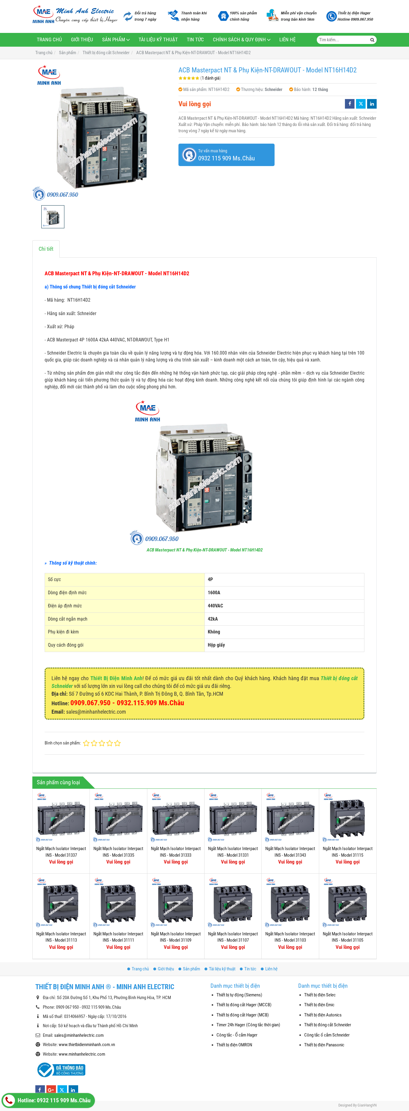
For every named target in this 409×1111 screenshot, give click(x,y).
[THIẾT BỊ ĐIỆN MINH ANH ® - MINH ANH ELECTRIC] (75, 14)
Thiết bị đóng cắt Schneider (327, 1025)
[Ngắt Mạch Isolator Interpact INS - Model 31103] (290, 902)
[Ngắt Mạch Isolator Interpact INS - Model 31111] (118, 902)
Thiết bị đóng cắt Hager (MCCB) (244, 1004)
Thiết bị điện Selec (320, 995)
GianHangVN (367, 1105)
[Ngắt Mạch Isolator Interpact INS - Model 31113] (61, 902)
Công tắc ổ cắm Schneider (327, 1035)
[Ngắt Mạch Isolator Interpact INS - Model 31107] (232, 902)
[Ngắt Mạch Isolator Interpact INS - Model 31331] (232, 817)
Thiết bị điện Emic (319, 1004)
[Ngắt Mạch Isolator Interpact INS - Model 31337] (61, 817)
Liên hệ (287, 39)
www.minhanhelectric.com (82, 1054)
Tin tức (195, 39)
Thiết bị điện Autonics (323, 1015)
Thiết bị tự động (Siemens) (239, 995)
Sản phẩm (113, 39)
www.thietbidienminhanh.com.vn (87, 1044)
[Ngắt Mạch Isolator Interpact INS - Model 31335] (118, 817)
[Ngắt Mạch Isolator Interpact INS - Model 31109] (175, 902)
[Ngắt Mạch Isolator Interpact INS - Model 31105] (347, 902)
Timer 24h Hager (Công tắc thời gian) (248, 1025)
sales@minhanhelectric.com (79, 1035)
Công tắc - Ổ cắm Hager (236, 1035)
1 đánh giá (210, 78)
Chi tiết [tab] (46, 249)
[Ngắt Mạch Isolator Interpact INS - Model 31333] (175, 817)
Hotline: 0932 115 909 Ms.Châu (53, 1100)
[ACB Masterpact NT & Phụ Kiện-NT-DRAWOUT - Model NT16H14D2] (102, 132)
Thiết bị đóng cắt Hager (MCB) (242, 1015)
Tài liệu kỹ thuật (158, 39)
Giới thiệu (82, 39)
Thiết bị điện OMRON (234, 1045)
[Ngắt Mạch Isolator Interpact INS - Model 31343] (290, 817)
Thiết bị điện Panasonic (324, 1045)
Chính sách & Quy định (239, 39)
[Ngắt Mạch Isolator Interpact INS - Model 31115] (347, 817)
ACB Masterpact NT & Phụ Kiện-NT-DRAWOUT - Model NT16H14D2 (205, 550)
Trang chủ (49, 39)
